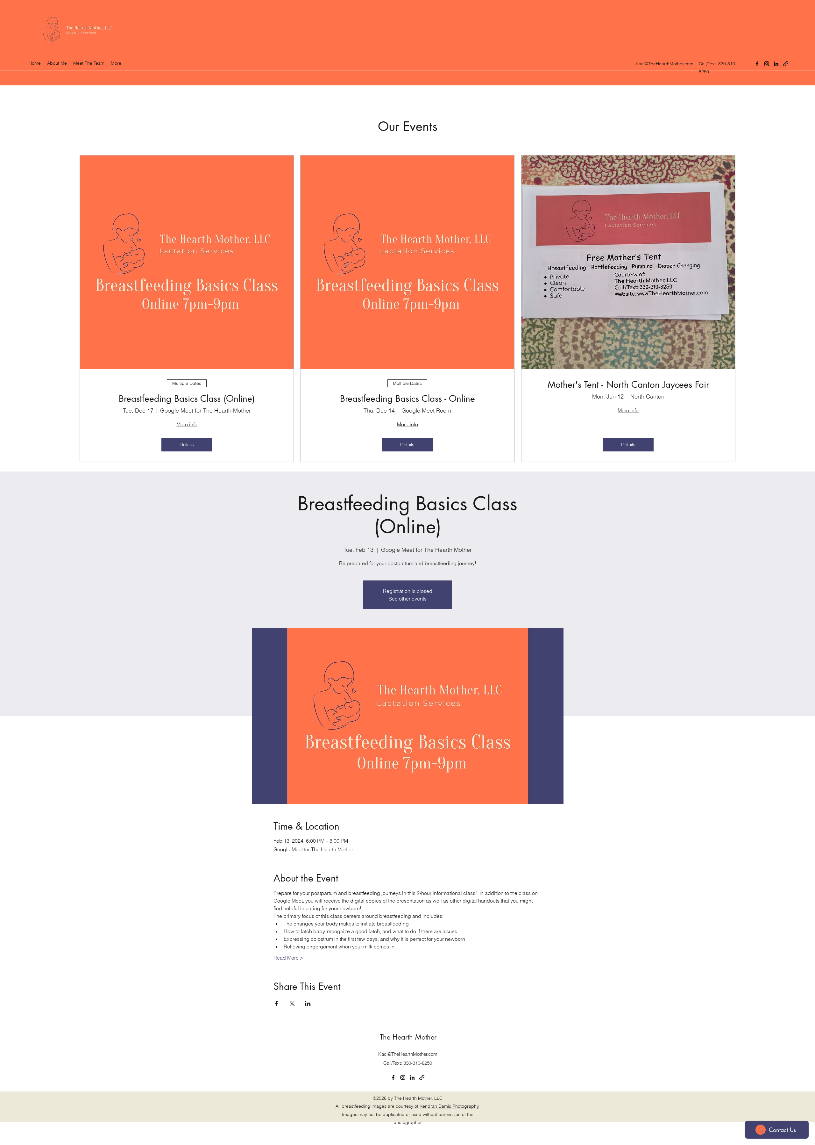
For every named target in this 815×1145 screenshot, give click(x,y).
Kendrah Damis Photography (449, 1106)
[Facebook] (757, 64)
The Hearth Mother (408, 1037)
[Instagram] (766, 64)
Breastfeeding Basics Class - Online (407, 398)
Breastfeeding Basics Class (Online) (187, 398)
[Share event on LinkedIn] (308, 1003)
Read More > (288, 957)
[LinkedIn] (776, 64)
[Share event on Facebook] (276, 1003)
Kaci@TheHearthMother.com (664, 64)
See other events (408, 598)
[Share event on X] (292, 1003)
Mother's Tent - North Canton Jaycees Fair (628, 384)
